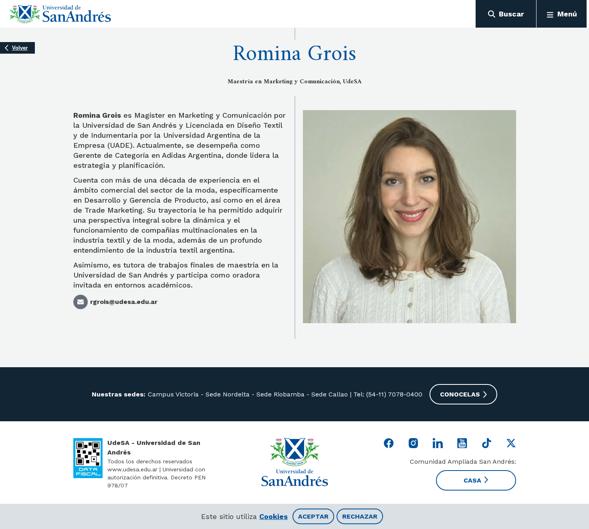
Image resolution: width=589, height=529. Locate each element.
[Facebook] (389, 443)
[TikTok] (487, 443)
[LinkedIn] (438, 443)
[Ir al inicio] (60, 14)
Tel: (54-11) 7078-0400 (386, 394)
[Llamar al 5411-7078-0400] (88, 458)
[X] (511, 443)
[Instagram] (413, 443)
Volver (20, 48)
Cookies (273, 516)
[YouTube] (462, 443)
